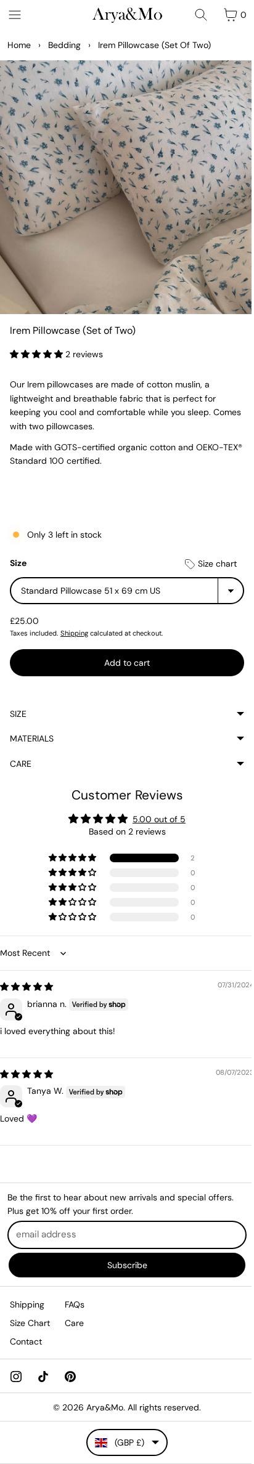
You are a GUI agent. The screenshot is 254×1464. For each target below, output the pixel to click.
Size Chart (30, 1323)
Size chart (216, 563)
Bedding (64, 45)
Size (18, 562)
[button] (37, 354)
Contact (26, 1341)
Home (19, 45)
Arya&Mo (101, 1407)
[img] (26, 980)
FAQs (74, 1303)
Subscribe (124, 1264)
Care (20, 757)
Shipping (74, 633)
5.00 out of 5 (155, 813)
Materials (32, 732)
